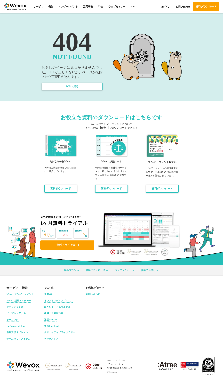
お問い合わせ (183, 6)
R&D (133, 6)
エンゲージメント (68, 6)
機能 (50, 6)
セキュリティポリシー (116, 360)
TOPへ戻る (72, 86)
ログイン (165, 6)
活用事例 (88, 6)
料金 (100, 6)
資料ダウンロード (60, 188)
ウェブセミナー (117, 6)
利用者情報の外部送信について (119, 368)
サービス (38, 6)
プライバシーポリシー (116, 364)
